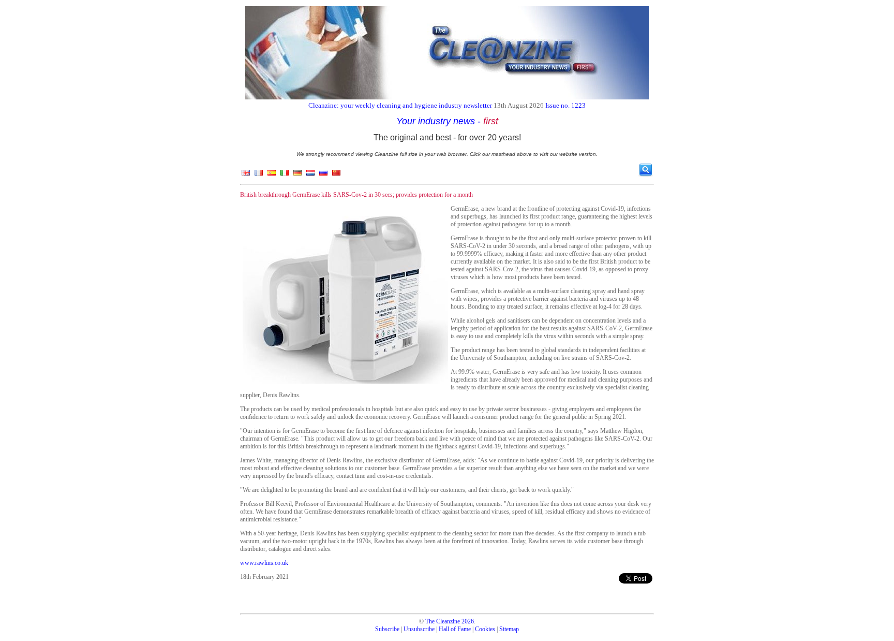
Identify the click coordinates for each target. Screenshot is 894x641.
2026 (467, 621)
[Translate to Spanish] (271, 175)
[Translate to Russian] (323, 175)
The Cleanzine (442, 621)
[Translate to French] (258, 175)
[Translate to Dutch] (310, 175)
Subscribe (387, 629)
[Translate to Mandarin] (336, 175)
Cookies (485, 629)
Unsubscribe (419, 629)
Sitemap (509, 629)
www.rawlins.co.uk (264, 562)
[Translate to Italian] (284, 175)
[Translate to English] (245, 175)
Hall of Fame (455, 629)
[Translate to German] (297, 175)
